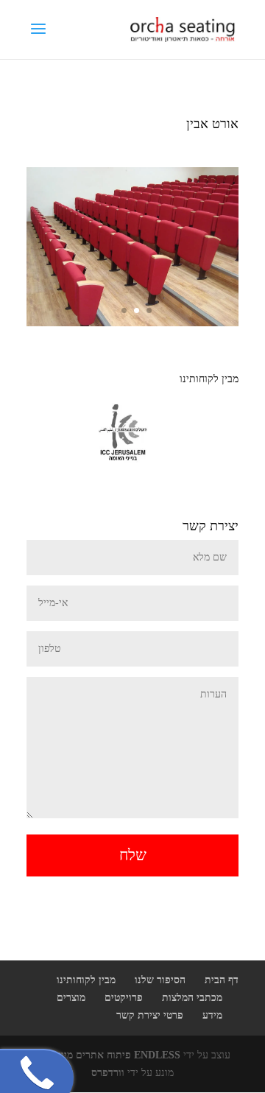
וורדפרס (107, 1072)
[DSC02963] (132, 322)
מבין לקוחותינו (86, 979)
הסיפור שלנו (160, 979)
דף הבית (222, 979)
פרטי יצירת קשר (149, 1015)
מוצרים (71, 997)
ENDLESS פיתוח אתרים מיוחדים (110, 1055)
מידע (212, 1015)
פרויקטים (124, 997)
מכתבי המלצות (192, 997)
